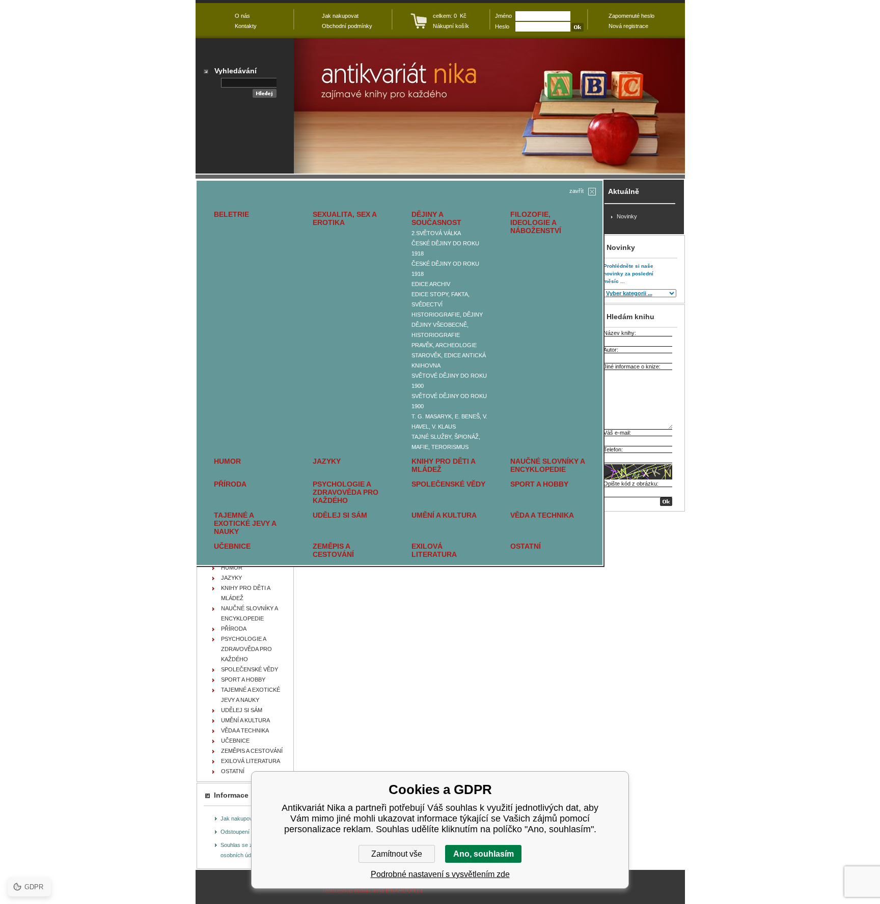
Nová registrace (628, 26)
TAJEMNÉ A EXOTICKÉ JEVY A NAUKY (245, 523)
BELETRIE (231, 214)
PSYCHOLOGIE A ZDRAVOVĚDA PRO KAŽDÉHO (345, 492)
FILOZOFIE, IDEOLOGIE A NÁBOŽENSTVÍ (535, 222)
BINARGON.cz (404, 890)
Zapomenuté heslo (631, 16)
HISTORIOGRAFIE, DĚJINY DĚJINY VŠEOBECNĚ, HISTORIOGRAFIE (447, 325)
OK (666, 501)
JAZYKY (327, 461)
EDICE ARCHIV (430, 284)
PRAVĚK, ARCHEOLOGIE (444, 345)
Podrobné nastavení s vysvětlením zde (440, 874)
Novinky (627, 216)
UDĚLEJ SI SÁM (340, 515)
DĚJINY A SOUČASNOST (436, 218)
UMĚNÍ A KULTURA (444, 515)
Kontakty (246, 26)
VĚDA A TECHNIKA (542, 515)
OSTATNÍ (525, 546)
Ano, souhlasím (483, 854)
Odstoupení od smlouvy (250, 832)
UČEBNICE (232, 546)
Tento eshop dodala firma (353, 890)
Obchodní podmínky (347, 26)
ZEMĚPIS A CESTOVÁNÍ (333, 550)
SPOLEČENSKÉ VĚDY (448, 484)
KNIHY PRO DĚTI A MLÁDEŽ (443, 465)
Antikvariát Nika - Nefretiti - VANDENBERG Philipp (489, 106)
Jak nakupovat (239, 818)
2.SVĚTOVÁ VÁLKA (436, 233)
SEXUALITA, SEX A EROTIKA (344, 218)
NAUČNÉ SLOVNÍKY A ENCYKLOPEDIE (547, 465)
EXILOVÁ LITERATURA (434, 550)
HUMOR (227, 461)
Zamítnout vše (396, 854)
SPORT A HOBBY (539, 484)
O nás (242, 16)
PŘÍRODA (230, 484)
